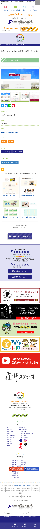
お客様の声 (10, 437)
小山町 (25, 490)
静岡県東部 (17, 485)
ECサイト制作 (16, 466)
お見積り (9, 441)
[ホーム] (20, 25)
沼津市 (8, 488)
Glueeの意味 (23, 429)
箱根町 (29, 496)
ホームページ (6, 152)
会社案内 (9, 443)
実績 (8, 433)
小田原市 (11, 496)
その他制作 (15, 478)
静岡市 (20, 493)
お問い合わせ (33, 8)
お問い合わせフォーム (19, 271)
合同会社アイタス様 (21, 225)
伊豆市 (3, 490)
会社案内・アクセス (19, 415)
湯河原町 (18, 496)
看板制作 (15, 474)
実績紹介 (8, 44)
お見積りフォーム (28, 28)
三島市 (13, 488)
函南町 (29, 488)
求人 (24, 8)
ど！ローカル (23, 431)
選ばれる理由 (11, 435)
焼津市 (4, 141)
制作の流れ (10, 431)
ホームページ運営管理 (19, 464)
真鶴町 (24, 496)
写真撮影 (15, 476)
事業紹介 (9, 429)
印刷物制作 (15, 472)
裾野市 (13, 490)
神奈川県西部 (27, 485)
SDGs (9, 445)
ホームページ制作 (18, 460)
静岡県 (11, 141)
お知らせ (5, 8)
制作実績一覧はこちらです (19, 236)
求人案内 (22, 427)
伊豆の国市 (35, 488)
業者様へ (9, 439)
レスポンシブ (17, 152)
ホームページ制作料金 (19, 462)
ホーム (2, 44)
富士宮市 (36, 490)
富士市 (30, 490)
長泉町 (24, 488)
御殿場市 (19, 490)
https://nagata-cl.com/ (9, 132)
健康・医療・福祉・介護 (10, 162)
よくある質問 (15, 8)
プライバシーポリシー (26, 433)
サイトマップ (23, 435)
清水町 (18, 488)
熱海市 (8, 490)
